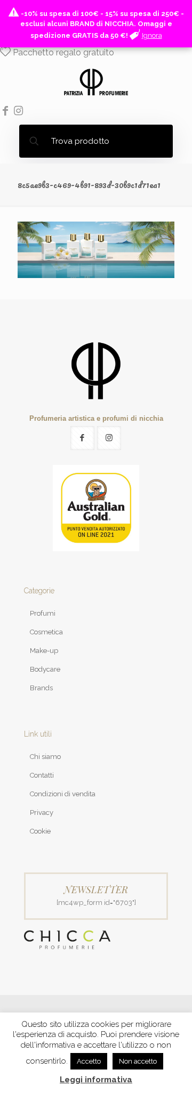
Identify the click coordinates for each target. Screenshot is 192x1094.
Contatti (42, 775)
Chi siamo (45, 757)
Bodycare (45, 669)
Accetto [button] (89, 1061)
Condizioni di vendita (62, 794)
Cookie (40, 831)
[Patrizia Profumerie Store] (96, 81)
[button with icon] (82, 438)
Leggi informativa (96, 1079)
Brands (41, 688)
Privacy (41, 813)
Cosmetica (46, 632)
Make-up (44, 651)
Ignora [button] (152, 35)
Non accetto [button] (138, 1061)
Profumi (42, 613)
